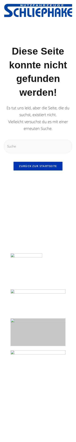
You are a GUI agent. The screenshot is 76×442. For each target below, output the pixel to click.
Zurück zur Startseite (38, 166)
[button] (5, 27)
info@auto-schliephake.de (31, 242)
